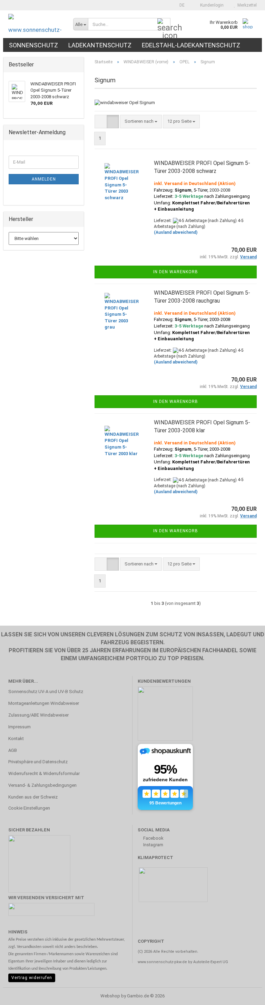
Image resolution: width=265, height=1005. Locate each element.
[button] (180, 5)
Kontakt (16, 738)
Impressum (19, 726)
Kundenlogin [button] (211, 5)
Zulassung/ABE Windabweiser (38, 715)
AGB (12, 750)
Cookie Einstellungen (29, 808)
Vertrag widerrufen (31, 977)
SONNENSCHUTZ (33, 45)
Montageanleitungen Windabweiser (43, 703)
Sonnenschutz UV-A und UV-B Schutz (45, 691)
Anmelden (44, 179)
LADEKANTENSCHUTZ (99, 45)
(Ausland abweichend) (175, 232)
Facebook (153, 838)
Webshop (110, 995)
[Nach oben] (246, 994)
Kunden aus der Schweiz (33, 797)
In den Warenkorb (175, 271)
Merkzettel (246, 5)
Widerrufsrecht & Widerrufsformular (44, 773)
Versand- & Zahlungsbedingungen (42, 785)
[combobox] (141, 121)
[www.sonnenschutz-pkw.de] (35, 24)
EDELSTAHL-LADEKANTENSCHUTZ (191, 45)
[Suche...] (163, 24)
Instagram (152, 844)
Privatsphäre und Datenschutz (38, 761)
